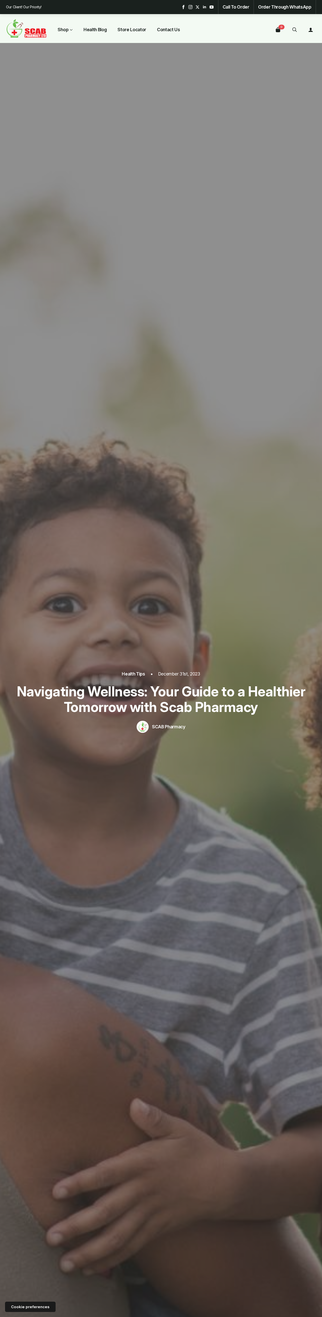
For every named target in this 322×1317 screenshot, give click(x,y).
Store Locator (131, 29)
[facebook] (183, 7)
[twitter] (197, 7)
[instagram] (190, 7)
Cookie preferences (30, 1306)
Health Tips (133, 673)
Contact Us (168, 29)
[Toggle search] (295, 30)
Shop (63, 29)
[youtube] (212, 7)
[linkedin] (205, 7)
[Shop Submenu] (71, 29)
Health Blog (95, 29)
